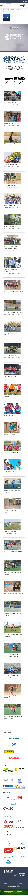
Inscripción (25, 1)
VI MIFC (19, 892)
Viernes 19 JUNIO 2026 (10, 123)
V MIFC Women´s (8, 892)
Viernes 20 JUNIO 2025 (10, 226)
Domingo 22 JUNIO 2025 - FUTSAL (13, 292)
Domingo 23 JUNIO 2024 (11, 452)
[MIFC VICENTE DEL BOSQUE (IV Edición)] (12, 219)
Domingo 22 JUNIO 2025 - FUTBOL (13, 312)
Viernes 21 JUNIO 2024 (10, 415)
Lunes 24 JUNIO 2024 (10, 471)
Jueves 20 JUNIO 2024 (10, 396)
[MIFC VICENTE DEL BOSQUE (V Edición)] (12, 96)
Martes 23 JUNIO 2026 (10, 205)
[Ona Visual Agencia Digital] (18, 886)
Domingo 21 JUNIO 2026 (10, 164)
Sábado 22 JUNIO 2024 (10, 434)
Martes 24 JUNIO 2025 (10, 376)
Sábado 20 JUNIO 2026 (10, 144)
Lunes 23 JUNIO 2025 (10, 355)
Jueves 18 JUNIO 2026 (10, 103)
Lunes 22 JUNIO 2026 (10, 185)
